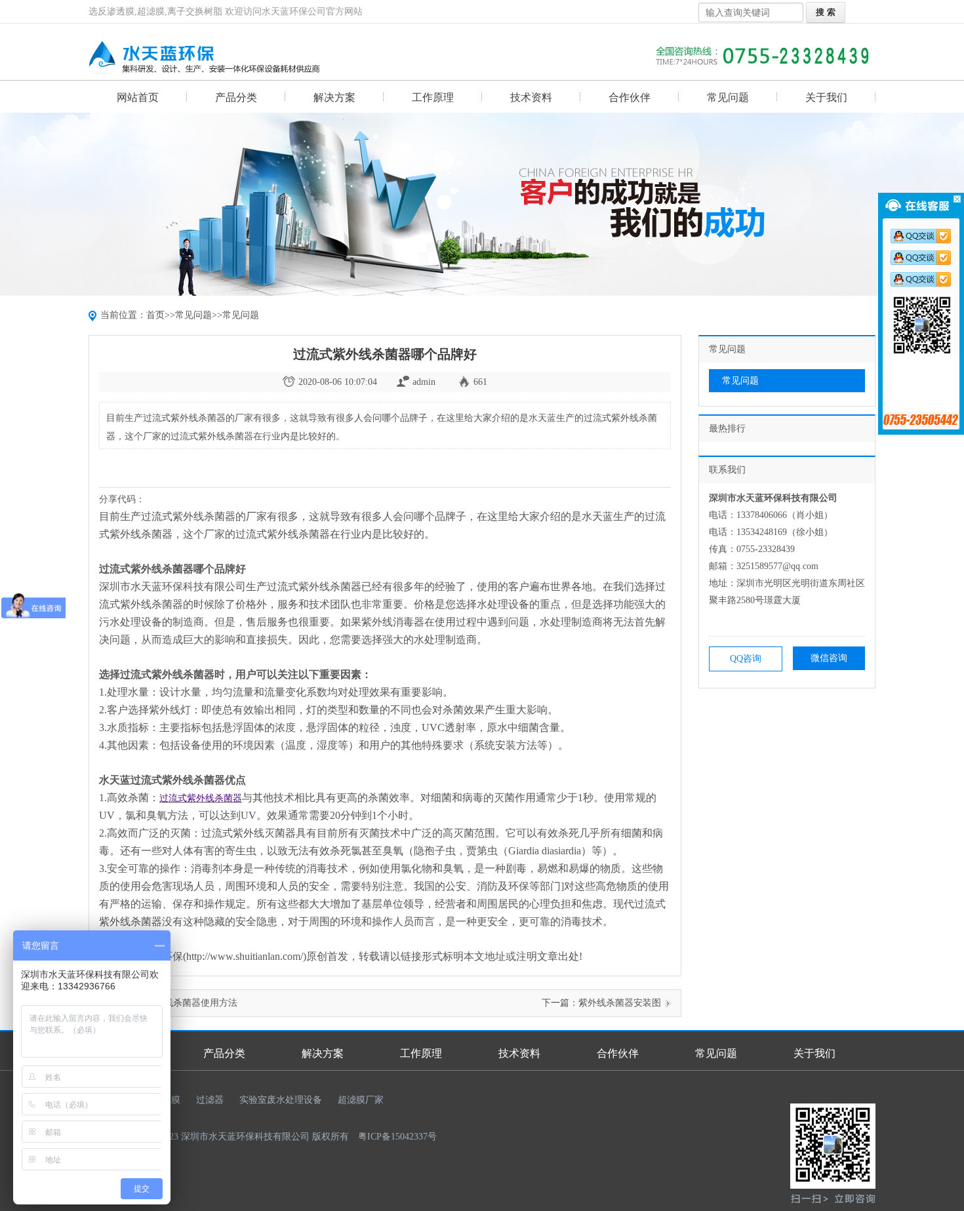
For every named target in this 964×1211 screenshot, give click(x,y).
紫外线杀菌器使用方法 (191, 1003)
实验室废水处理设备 (280, 1100)
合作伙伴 (630, 97)
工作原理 (433, 97)
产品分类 (236, 97)
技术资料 (531, 97)
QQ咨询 (745, 659)
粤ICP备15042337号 (397, 1137)
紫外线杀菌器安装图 (619, 1003)
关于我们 (826, 97)
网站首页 (138, 97)
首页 (155, 315)
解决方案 (334, 97)
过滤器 (210, 1100)
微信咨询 (829, 658)
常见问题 (728, 97)
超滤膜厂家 (361, 1100)
